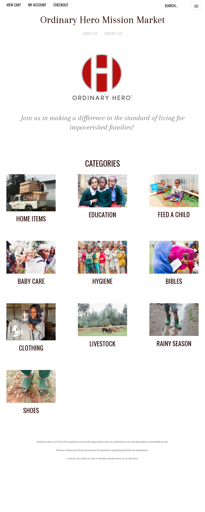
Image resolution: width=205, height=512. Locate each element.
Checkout (60, 4)
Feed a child (174, 214)
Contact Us (113, 33)
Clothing (31, 347)
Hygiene (102, 281)
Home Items (31, 218)
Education (102, 214)
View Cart (13, 4)
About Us (90, 33)
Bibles (174, 281)
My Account (37, 4)
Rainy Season (174, 343)
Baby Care (31, 281)
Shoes (31, 410)
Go (196, 6)
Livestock (102, 343)
